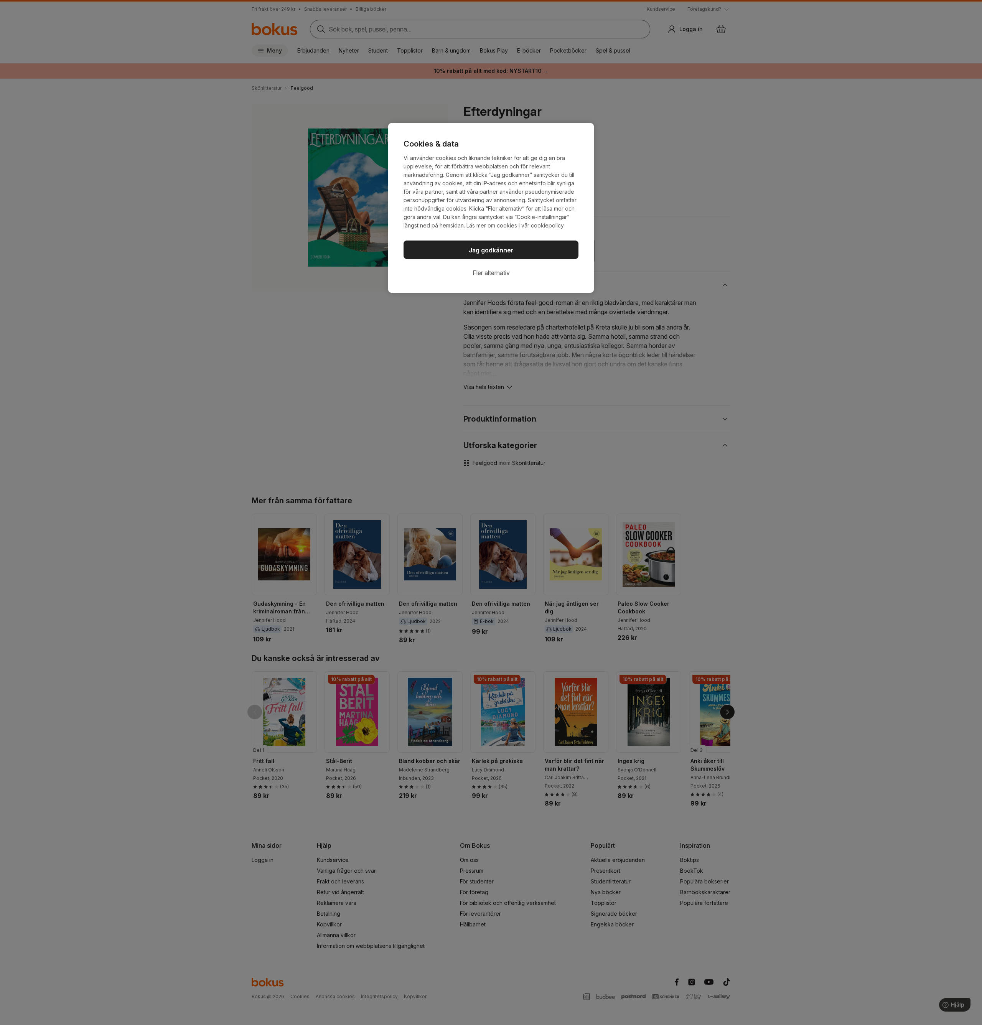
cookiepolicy (547, 225)
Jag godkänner (491, 250)
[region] (491, 208)
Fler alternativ (491, 273)
